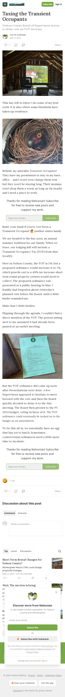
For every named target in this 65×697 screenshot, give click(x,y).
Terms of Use (47, 646)
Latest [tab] (14, 551)
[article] (32, 569)
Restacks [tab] (22, 513)
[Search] (60, 551)
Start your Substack (24, 683)
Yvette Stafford (18, 35)
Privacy (31, 675)
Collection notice (53, 675)
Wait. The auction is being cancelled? (19, 587)
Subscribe (47, 4)
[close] (56, 592)
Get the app (47, 683)
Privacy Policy (32, 652)
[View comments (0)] (16, 45)
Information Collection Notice (38, 649)
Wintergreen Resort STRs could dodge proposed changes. (22, 569)
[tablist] (15, 513)
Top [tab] (6, 551)
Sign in (58, 4)
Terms (40, 675)
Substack (17, 690)
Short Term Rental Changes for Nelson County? (22, 561)
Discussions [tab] (25, 551)
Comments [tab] (9, 513)
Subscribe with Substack (35, 638)
